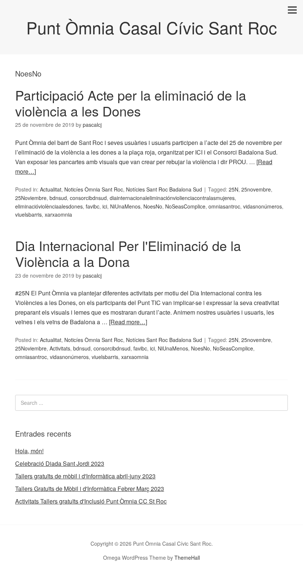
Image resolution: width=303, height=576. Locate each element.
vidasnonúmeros (262, 206)
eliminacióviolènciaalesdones (49, 206)
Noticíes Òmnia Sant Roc (93, 189)
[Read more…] (128, 322)
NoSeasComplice (185, 206)
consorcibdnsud (88, 197)
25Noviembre (31, 197)
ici (104, 206)
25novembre (256, 189)
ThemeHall (187, 557)
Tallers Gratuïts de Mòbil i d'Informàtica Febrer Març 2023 (89, 488)
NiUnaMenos (125, 206)
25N (233, 189)
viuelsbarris (28, 214)
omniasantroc (224, 206)
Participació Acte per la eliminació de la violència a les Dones (130, 102)
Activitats (60, 348)
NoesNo (152, 206)
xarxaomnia (58, 214)
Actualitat (50, 189)
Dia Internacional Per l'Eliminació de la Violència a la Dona (128, 253)
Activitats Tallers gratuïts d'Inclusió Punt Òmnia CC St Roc (91, 501)
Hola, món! (29, 451)
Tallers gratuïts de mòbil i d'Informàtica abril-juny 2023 (85, 476)
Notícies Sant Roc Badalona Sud (164, 189)
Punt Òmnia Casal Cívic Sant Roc (151, 27)
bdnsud (58, 197)
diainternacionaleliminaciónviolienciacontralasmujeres (172, 197)
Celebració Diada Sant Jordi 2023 (59, 463)
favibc (92, 206)
